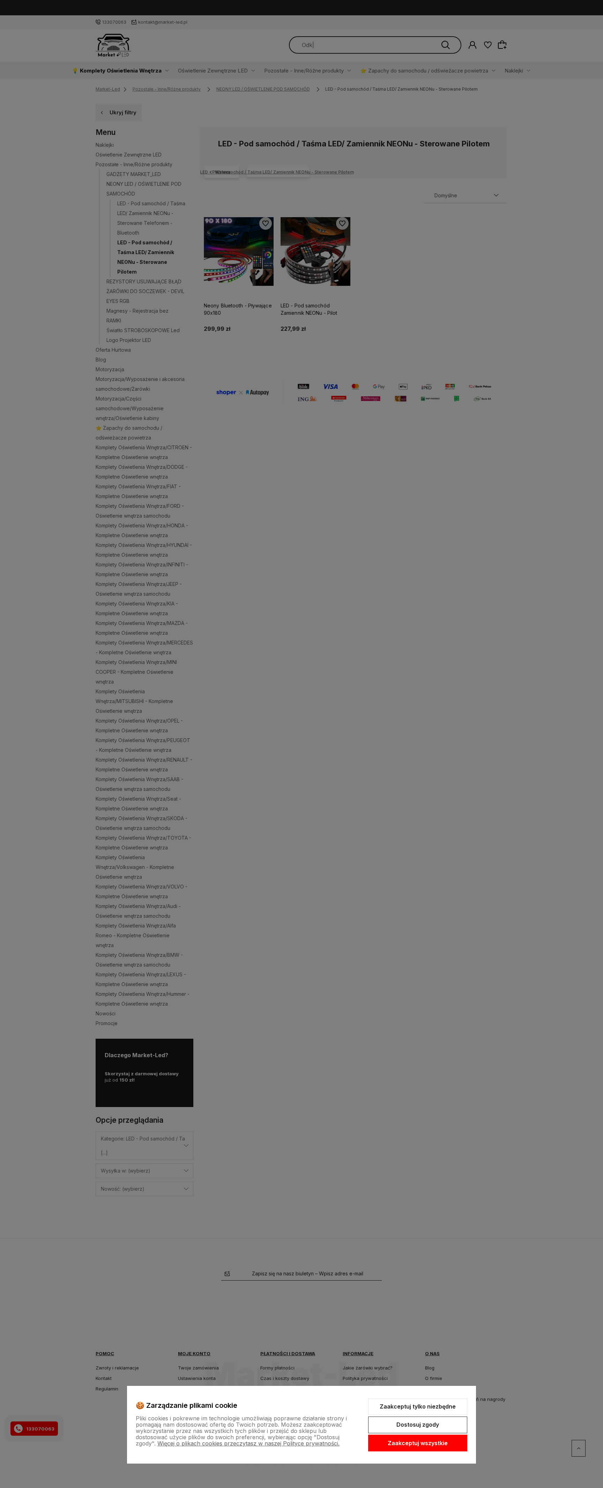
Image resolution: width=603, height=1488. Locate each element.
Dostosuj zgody (417, 1424)
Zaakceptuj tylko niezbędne (418, 1406)
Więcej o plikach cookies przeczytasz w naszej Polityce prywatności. (248, 1443)
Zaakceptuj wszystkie (418, 1443)
